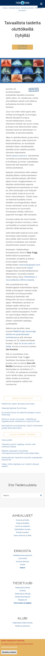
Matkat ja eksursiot (22, 626)
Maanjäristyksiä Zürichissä (14, 408)
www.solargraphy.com (29, 264)
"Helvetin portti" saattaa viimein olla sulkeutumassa (18, 445)
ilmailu (26, 520)
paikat (26, 532)
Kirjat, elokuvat (19, 535)
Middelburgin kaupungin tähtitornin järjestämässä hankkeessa (21, 334)
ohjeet (30, 267)
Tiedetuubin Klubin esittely (22, 623)
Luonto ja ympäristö (22, 526)
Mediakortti (22, 600)
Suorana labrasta (22, 561)
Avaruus (19, 520)
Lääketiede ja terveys (22, 529)
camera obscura (19, 155)
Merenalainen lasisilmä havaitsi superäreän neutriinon (22, 458)
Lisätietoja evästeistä (9, 647)
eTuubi (22, 564)
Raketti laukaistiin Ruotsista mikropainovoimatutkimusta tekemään (20, 452)
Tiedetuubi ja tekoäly (23, 594)
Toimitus (22, 591)
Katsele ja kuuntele (27, 8)
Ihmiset (19, 532)
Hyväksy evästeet (9, 652)
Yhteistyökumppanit (22, 597)
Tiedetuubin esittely (22, 587)
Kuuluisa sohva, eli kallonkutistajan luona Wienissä (21, 413)
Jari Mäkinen (22, 46)
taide (29, 535)
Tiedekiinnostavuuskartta (22, 555)
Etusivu (5, 8)
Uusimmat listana (14, 8)
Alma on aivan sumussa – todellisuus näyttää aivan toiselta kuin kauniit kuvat (21, 420)
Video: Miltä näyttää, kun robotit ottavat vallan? (20, 465)
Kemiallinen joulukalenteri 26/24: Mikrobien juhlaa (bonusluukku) (22, 427)
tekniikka (25, 523)
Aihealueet (38, 8)
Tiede (18, 523)
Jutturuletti (22, 10)
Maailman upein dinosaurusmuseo (18, 404)
